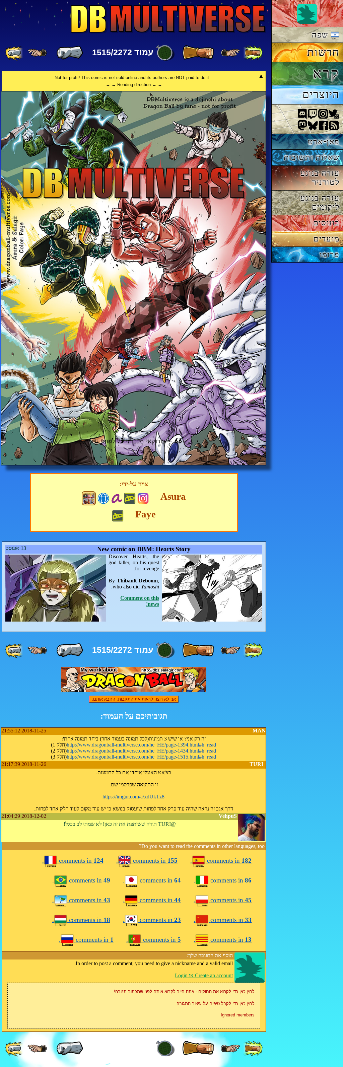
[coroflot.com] (103, 497)
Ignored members (238, 1014)
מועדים (326, 238)
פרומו (329, 254)
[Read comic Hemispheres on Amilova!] (117, 497)
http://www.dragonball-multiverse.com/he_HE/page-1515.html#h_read (141, 757)
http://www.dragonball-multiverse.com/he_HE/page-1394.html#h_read (141, 745)
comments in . (221, 860)
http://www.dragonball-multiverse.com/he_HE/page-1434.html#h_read (141, 751)
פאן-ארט (324, 141)
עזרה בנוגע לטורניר (320, 177)
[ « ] (198, 53)
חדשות (323, 52)
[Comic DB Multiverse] (89, 498)
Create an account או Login (204, 975)
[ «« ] (253, 53)
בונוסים (326, 222)
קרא (326, 73)
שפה (321, 34)
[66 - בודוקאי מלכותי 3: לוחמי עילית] (133, 463)
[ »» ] (15, 53)
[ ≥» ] (37, 53)
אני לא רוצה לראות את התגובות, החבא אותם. (134, 699)
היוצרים (321, 94)
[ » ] (70, 53)
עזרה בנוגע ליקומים (320, 202)
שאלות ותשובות (312, 157)
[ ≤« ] (230, 53)
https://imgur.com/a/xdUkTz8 (133, 796)
